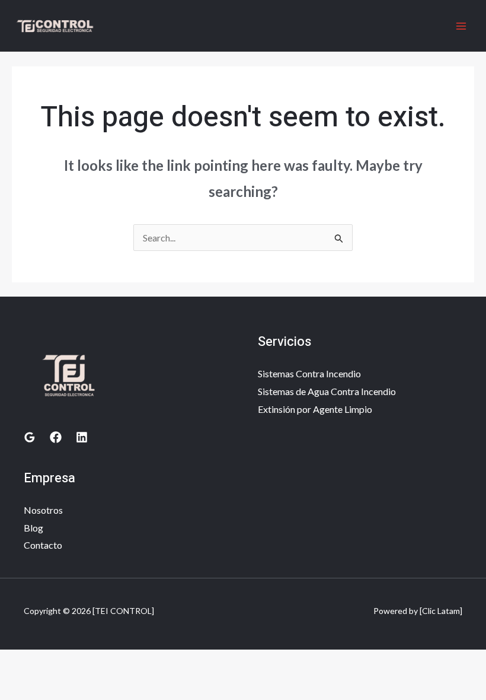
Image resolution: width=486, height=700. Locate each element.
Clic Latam (441, 611)
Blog (33, 527)
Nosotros (43, 510)
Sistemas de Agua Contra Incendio (327, 391)
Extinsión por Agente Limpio (315, 409)
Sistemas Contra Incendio (309, 373)
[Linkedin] (82, 437)
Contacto (43, 545)
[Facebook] (56, 437)
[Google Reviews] (30, 437)
